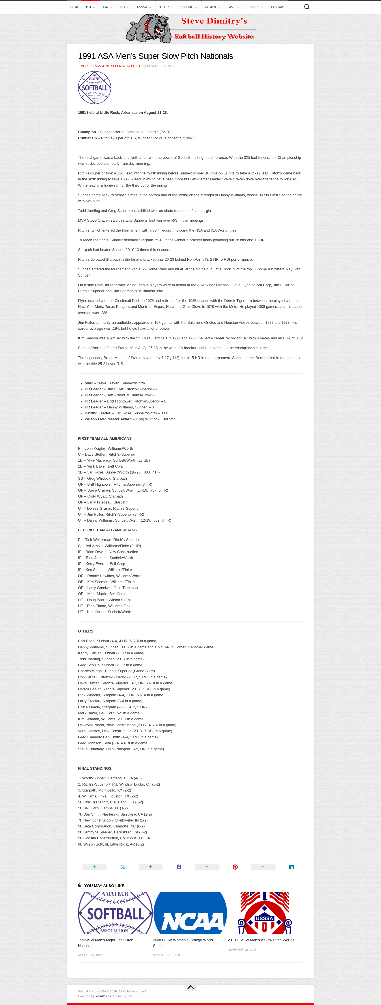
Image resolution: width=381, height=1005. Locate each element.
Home (74, 7)
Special (186, 7)
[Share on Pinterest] (218, 867)
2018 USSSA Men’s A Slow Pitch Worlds (261, 940)
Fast (231, 7)
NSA (122, 7)
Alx (129, 996)
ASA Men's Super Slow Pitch (117, 66)
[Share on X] (106, 867)
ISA (105, 7)
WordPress (103, 996)
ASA (88, 7)
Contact (278, 7)
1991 (81, 66)
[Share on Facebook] (162, 867)
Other (164, 7)
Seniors (253, 7)
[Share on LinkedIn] (275, 867)
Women (210, 7)
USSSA (142, 7)
